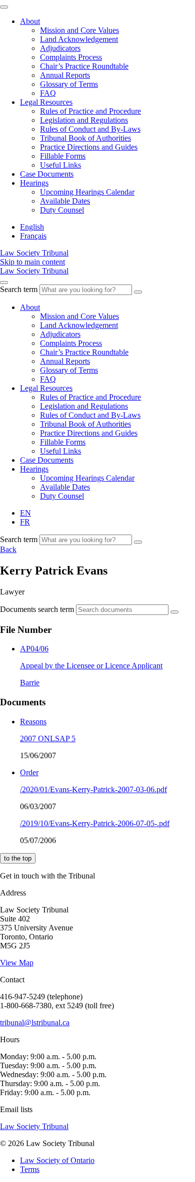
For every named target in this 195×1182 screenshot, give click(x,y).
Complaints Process (71, 57)
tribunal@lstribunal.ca (35, 1022)
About (30, 21)
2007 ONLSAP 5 (48, 738)
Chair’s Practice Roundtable (84, 66)
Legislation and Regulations (84, 120)
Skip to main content (32, 262)
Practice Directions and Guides (89, 147)
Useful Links (60, 165)
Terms (30, 1169)
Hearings (34, 183)
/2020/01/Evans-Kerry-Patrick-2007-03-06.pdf (93, 789)
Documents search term (37, 609)
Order (29, 772)
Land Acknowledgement (79, 39)
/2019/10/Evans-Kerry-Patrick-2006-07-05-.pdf (95, 823)
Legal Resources (46, 102)
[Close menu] (4, 6)
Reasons (33, 721)
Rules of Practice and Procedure (90, 111)
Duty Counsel (62, 210)
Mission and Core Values (79, 30)
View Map (17, 962)
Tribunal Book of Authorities (85, 138)
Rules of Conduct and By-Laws (90, 129)
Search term (19, 289)
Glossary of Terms (69, 84)
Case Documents (47, 174)
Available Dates (65, 201)
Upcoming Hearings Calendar (87, 192)
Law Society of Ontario (57, 1160)
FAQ (48, 93)
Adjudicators (60, 48)
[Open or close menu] (4, 282)
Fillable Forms (63, 156)
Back (8, 549)
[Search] (138, 292)
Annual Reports (65, 75)
